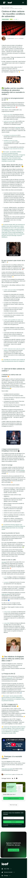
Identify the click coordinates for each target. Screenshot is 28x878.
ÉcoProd (8, 388)
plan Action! (17, 127)
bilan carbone (7, 107)
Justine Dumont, (8, 774)
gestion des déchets (6, 594)
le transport (22, 470)
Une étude (4, 562)
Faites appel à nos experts (7, 768)
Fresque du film (9, 677)
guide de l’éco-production (7, 526)
